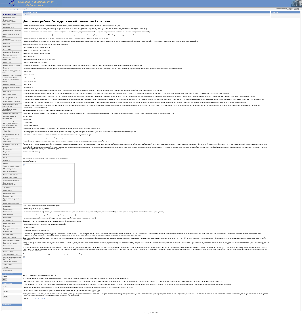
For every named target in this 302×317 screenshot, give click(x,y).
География (7, 206)
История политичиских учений (10, 80)
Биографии (7, 91)
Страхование (8, 246)
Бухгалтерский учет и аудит (10, 35)
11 (46, 298)
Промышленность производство (9, 117)
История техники (9, 84)
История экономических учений (11, 88)
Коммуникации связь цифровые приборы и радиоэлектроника (10, 125)
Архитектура (7, 190)
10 (44, 298)
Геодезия (6, 44)
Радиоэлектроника (10, 243)
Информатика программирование (9, 184)
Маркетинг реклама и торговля (10, 145)
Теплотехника (8, 264)
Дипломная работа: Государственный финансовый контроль (37, 9)
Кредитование (8, 209)
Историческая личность (11, 65)
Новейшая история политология (9, 110)
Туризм (5, 267)
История (6, 68)
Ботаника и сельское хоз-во (11, 31)
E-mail (5, 287)
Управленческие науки (11, 180)
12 (48, 298)
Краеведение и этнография (8, 130)
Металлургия (8, 234)
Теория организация (10, 262)
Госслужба (7, 49)
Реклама (6, 155)
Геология (6, 46)
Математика (7, 149)
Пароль (5, 291)
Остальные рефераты (11, 113)
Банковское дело (9, 17)
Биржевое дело (8, 27)
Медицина (6, 152)
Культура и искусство (11, 139)
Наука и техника (9, 223)
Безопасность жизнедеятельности (9, 21)
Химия (5, 163)
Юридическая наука (10, 172)
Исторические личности (11, 102)
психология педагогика (11, 121)
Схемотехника (8, 251)
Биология (6, 24)
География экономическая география (11, 40)
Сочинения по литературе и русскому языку (11, 258)
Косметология (8, 220)
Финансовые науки (10, 177)
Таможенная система (10, 254)
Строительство (8, 249)
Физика (5, 157)
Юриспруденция (9, 169)
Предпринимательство (11, 240)
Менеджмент (7, 232)
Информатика (8, 215)
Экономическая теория (11, 166)
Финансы (6, 160)
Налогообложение (9, 237)
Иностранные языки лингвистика (9, 58)
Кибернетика (7, 217)
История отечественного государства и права (11, 76)
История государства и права (11, 71)
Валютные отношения (11, 203)
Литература (7, 142)
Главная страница (9, 9)
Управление (7, 270)
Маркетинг (7, 226)
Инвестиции (7, 212)
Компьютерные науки (10, 174)
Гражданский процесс (11, 52)
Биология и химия (9, 94)
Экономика (7, 187)
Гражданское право (10, 55)
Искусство (7, 62)
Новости (28, 14)
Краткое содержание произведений (10, 105)
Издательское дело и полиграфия (10, 98)
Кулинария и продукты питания (10, 135)
